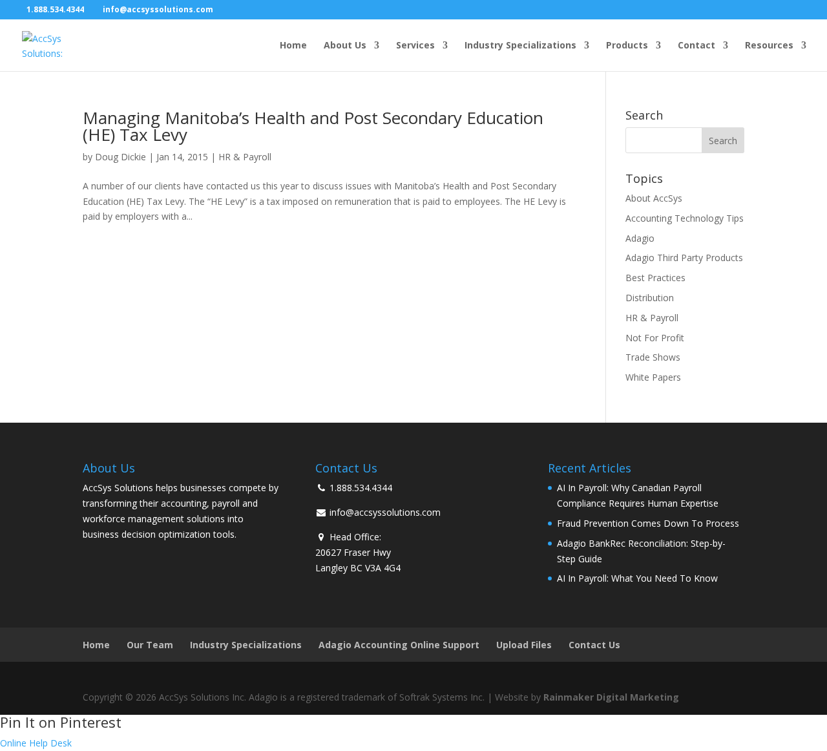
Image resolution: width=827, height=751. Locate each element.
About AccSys (653, 198)
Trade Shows (652, 357)
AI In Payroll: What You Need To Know (637, 578)
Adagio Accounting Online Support (399, 645)
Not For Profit (654, 338)
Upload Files (524, 645)
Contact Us (594, 645)
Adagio (639, 238)
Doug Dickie (120, 157)
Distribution (649, 297)
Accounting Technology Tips (684, 218)
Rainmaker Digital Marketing (611, 697)
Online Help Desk (36, 743)
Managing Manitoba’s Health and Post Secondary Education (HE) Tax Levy (313, 126)
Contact (696, 46)
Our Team (150, 645)
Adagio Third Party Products (684, 257)
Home (293, 46)
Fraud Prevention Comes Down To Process (648, 523)
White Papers (653, 377)
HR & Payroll (244, 157)
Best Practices (655, 277)
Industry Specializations (520, 46)
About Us (345, 46)
